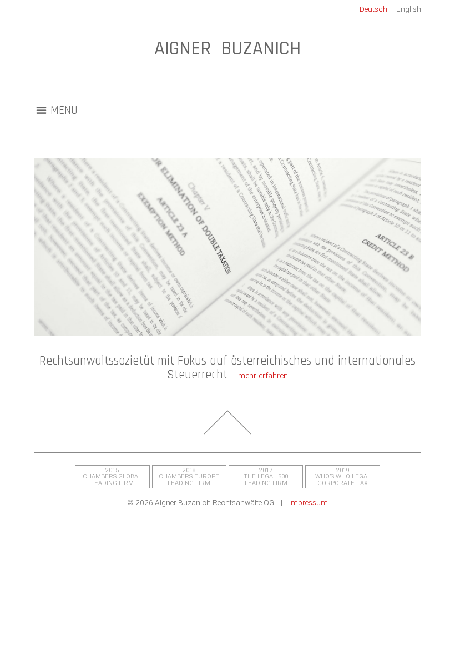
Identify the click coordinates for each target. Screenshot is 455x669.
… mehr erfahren (259, 376)
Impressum (308, 502)
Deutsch (373, 8)
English (408, 8)
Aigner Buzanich (227, 48)
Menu (64, 110)
